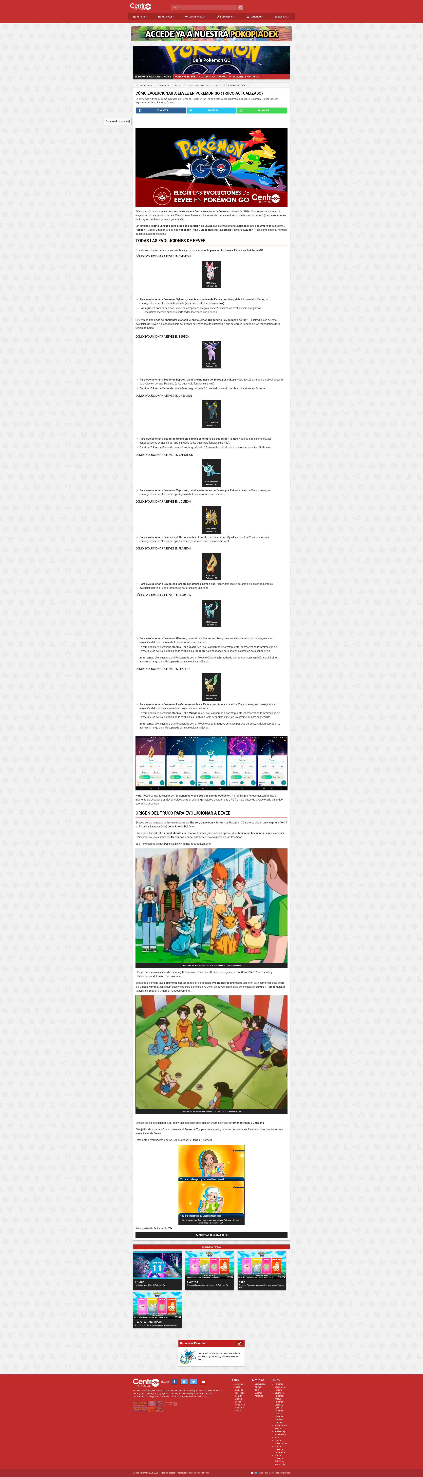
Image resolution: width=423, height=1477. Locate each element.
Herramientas (227, 16)
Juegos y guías (196, 16)
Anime (258, 1387)
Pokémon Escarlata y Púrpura (280, 1387)
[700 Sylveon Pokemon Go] (211, 279)
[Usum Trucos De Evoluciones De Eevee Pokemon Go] (211, 1216)
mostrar (125, 121)
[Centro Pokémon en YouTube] (203, 1381)
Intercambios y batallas (244, 76)
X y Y (277, 1437)
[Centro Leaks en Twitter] (193, 1381)
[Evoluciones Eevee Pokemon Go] (211, 763)
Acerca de (240, 1384)
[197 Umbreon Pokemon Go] (211, 419)
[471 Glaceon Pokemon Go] (211, 618)
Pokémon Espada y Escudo (279, 1405)
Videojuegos (261, 1384)
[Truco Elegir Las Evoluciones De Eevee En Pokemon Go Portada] (211, 163)
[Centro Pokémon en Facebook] (174, 1381)
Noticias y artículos (212, 76)
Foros (237, 1387)
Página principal (184, 76)
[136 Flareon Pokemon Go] (211, 571)
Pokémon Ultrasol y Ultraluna (279, 1420)
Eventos (258, 1393)
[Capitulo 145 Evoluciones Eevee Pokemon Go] (211, 1108)
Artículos (167, 16)
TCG (257, 1390)
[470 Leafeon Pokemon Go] (211, 692)
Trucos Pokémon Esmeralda (280, 1449)
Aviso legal (240, 1405)
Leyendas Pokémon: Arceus (279, 1396)
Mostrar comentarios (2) (213, 1235)
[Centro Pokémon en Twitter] (184, 1381)
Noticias (141, 16)
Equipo (238, 1402)
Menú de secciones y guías (154, 76)
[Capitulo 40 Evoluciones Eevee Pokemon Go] (211, 962)
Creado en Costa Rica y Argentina (274, 1473)
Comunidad (256, 16)
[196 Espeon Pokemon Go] (211, 360)
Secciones (282, 16)
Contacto (239, 1408)
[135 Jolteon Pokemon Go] (211, 525)
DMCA (238, 1411)
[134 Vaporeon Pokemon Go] (211, 478)
